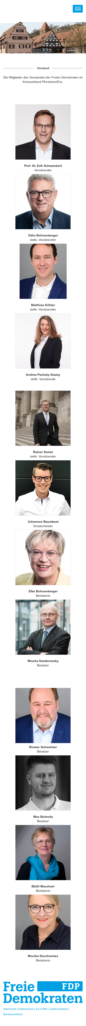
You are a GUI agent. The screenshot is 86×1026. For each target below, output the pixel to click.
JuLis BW (41, 1009)
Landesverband (58, 1009)
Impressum (10, 1009)
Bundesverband (12, 1014)
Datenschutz (26, 1009)
